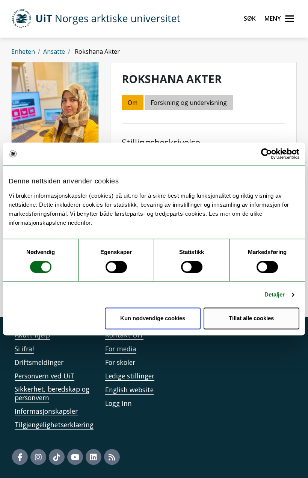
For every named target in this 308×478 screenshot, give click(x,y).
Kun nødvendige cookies (152, 318)
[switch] (116, 267)
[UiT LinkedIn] (93, 457)
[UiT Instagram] (38, 457)
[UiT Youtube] (75, 457)
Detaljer (274, 294)
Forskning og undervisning (189, 102)
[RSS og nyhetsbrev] (112, 457)
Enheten (23, 51)
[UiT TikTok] (57, 457)
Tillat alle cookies (251, 318)
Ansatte (54, 51)
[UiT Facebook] (20, 457)
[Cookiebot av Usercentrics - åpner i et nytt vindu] (266, 153)
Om (132, 102)
